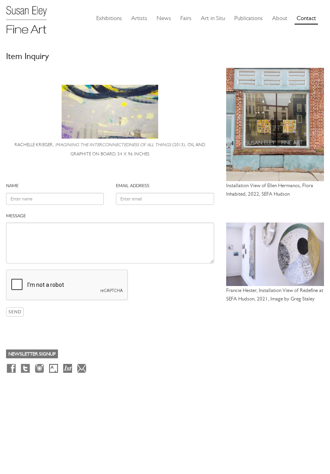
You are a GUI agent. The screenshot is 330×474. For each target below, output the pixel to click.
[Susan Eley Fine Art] (30, 17)
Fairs (186, 18)
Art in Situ (213, 18)
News (164, 18)
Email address (132, 186)
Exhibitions (109, 18)
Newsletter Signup (32, 354)
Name (12, 186)
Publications (248, 18)
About (279, 18)
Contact (306, 18)
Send (14, 312)
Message (16, 216)
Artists (139, 18)
